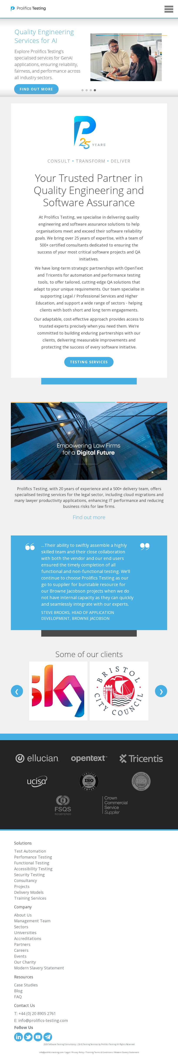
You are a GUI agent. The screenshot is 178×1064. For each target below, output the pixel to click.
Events (20, 956)
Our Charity (25, 962)
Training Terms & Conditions (99, 1052)
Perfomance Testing (33, 857)
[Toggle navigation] (87, 10)
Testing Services (89, 362)
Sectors (21, 926)
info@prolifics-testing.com (43, 1020)
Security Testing (29, 874)
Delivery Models (29, 892)
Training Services (30, 898)
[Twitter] (28, 1036)
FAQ (18, 996)
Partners (22, 944)
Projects (22, 886)
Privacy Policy (78, 1052)
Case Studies (26, 985)
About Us (23, 915)
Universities (25, 932)
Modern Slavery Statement (39, 968)
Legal (67, 1052)
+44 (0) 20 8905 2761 (37, 1013)
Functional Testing (31, 862)
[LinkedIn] (18, 1036)
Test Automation (30, 851)
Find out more (89, 517)
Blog (18, 990)
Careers (21, 950)
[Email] (47, 1036)
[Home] (28, 3)
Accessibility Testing (33, 868)
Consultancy (25, 880)
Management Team (32, 920)
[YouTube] (38, 1036)
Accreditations (27, 938)
